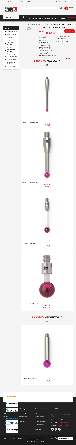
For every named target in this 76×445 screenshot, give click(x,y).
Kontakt (6, 424)
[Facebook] (6, 1)
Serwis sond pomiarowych (42, 413)
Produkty (6, 416)
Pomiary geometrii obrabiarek (40, 425)
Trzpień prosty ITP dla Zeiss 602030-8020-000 (32, 304)
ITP (42, 24)
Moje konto (22, 421)
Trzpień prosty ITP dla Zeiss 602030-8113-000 (32, 122)
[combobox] (41, 8)
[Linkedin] (10, 1)
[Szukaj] (61, 8)
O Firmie (6, 413)
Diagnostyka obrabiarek (41, 421)
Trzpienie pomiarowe (35, 24)
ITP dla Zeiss (48, 24)
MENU (7, 28)
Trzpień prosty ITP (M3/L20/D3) (30, 378)
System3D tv (71, 17)
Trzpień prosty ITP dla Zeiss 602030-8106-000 (32, 182)
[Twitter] (8, 1)
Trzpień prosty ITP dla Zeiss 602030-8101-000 (32, 243)
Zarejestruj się (69, 1)
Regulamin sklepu (24, 416)
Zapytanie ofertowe (8, 421)
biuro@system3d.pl (62, 419)
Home (28, 24)
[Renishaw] (12, 397)
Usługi (5, 419)
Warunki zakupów (24, 413)
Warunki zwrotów (24, 419)
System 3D (14, 438)
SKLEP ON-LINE (9, 17)
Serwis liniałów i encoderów (40, 418)
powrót (68, 58)
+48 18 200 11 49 (25, 1)
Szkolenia (38, 429)
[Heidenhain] (12, 403)
